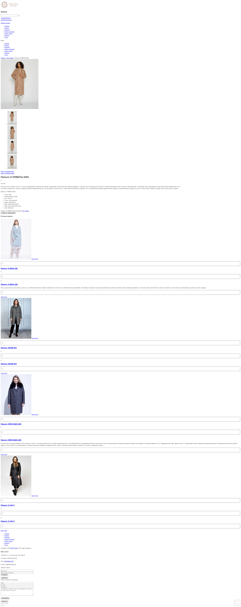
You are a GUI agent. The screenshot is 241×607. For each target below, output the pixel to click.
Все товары (10, 58)
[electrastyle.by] (9, 8)
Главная (7, 26)
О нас (6, 37)
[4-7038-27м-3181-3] (12, 168)
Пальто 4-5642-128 (9, 268)
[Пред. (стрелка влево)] (1, 605)
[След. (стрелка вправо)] (3, 605)
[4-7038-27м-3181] (19, 108)
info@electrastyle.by (6, 20)
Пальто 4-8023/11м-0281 (7, 173)
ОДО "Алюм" (14, 548)
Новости (7, 35)
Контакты (7, 30)
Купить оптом (8, 33)
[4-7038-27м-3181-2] (12, 153)
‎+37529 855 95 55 (6, 18)
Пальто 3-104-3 (7, 505)
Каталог (7, 28)
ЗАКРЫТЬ (4, 578)
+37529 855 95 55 (8, 561)
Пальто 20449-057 (9, 348)
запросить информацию (8, 213)
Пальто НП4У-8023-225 (11, 424)
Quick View (4, 297)
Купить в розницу (9, 31)
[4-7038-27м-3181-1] (12, 139)
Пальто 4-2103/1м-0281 (7, 171)
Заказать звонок (5, 23)
